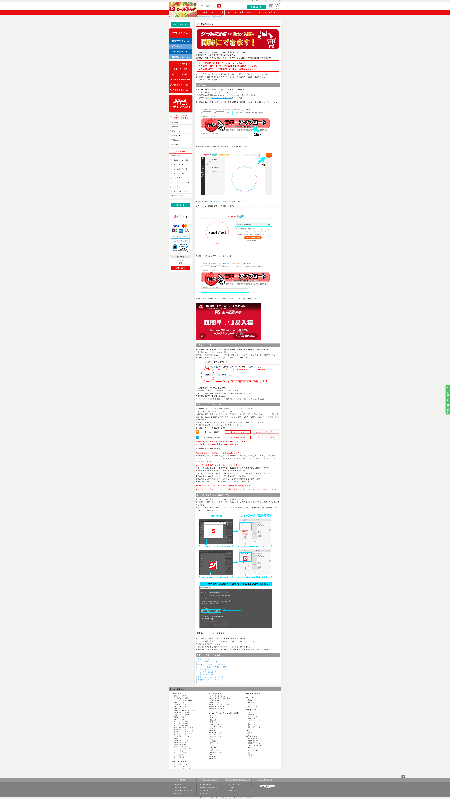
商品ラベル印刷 (215, 737)
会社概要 (251, 755)
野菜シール (214, 739)
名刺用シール (214, 741)
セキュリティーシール (181, 736)
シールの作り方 (179, 755)
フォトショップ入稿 (179, 164)
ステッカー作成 (217, 12)
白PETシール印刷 (180, 706)
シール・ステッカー (178, 689)
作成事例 (232, 787)
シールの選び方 (179, 757)
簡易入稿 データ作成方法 (222, 98)
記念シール (251, 747)
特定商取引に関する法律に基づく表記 (238, 779)
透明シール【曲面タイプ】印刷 (184, 711)
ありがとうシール (254, 706)
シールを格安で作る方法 (182, 749)
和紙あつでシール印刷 (181, 713)
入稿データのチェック (180, 191)
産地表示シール (253, 702)
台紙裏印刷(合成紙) (180, 742)
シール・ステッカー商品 (209, 787)
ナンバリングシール (181, 764)
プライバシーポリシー (210, 779)
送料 (249, 753)
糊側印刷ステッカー (217, 708)
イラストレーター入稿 (180, 160)
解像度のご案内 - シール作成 (209, 680)
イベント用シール (254, 723)
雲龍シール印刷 (179, 717)
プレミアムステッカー (218, 700)
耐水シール (214, 722)
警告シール (214, 743)
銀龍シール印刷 (179, 719)
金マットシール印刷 (181, 723)
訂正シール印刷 (215, 732)
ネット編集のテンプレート (181, 169)
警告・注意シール (254, 727)
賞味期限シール (215, 734)
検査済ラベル (214, 758)
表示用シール (214, 728)
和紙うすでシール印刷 (181, 715)
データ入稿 (247, 12)
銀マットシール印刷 (181, 725)
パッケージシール (216, 724)
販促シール (176, 131)
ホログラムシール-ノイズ (182, 734)
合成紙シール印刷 (180, 704)
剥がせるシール (215, 720)
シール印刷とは (179, 751)
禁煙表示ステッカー (255, 743)
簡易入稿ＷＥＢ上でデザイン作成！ (180, 104)
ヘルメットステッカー (255, 745)
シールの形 (176, 178)
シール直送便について (265, 779)
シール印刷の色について (207, 674)
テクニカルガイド (260, 12)
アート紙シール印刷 (181, 698)
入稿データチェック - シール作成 (210, 677)
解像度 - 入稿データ (179, 196)
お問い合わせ (274, 12)
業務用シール (177, 135)
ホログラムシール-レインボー (184, 730)
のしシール (251, 704)
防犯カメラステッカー (255, 741)
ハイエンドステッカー (218, 702)
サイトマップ (205, 793)
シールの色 (176, 187)
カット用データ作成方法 (180, 182)
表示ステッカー (177, 140)
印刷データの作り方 (239, 432)
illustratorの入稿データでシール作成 (212, 664)
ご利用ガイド (231, 12)
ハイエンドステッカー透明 (219, 704)
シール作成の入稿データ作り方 (209, 662)
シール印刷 (203, 12)
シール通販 (213, 747)
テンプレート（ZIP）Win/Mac (266, 432)
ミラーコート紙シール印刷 (183, 700)
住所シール (214, 730)
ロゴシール (214, 715)
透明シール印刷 (179, 708)
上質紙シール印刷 (180, 696)
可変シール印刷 (179, 766)
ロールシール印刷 (180, 753)
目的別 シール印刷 (180, 787)
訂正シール (251, 721)
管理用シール (252, 718)
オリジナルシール (179, 762)
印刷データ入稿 (204, 659)
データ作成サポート (205, 682)
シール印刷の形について (207, 669)
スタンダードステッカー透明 (220, 698)
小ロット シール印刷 (181, 746)
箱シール (213, 754)
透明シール (214, 718)
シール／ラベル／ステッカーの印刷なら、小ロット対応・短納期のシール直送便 (227, 798)
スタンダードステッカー (218, 696)
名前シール (176, 144)
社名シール (251, 712)
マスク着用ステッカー (255, 739)
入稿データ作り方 (178, 173)
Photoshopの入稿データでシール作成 (212, 667)
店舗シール (251, 700)
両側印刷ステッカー (217, 706)
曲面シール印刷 (179, 702)
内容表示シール (215, 752)
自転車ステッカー (178, 122)
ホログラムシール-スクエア (183, 727)
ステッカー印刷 (215, 693)
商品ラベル (176, 127)
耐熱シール (178, 738)
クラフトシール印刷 (181, 721)
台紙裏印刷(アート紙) (181, 740)
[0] (277, 8)
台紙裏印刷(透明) (180, 744)
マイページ (177, 793)
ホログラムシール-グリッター (184, 732)
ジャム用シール (215, 726)
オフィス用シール (254, 725)
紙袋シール (214, 756)
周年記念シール (253, 716)
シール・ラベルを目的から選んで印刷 (224, 713)
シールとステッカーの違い (183, 768)
